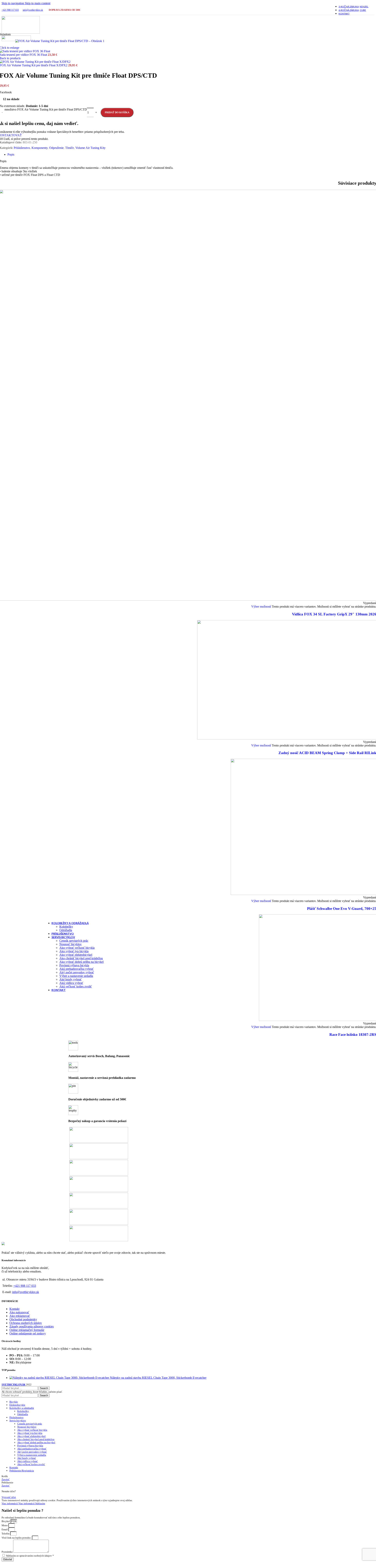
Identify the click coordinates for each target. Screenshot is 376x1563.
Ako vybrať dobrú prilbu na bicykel (81, 961)
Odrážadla (65, 930)
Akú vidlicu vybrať (71, 983)
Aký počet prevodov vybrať (76, 972)
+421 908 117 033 (10, 10)
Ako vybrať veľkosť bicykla (77, 947)
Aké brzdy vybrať (70, 979)
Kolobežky (66, 926)
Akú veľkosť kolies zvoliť (75, 986)
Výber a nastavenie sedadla (76, 976)
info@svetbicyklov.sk (33, 10)
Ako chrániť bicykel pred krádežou (81, 958)
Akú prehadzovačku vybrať (76, 968)
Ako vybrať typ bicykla (74, 951)
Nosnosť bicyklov (70, 944)
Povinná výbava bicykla (74, 965)
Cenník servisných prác (73, 940)
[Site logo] (21, 32)
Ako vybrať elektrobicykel (75, 954)
